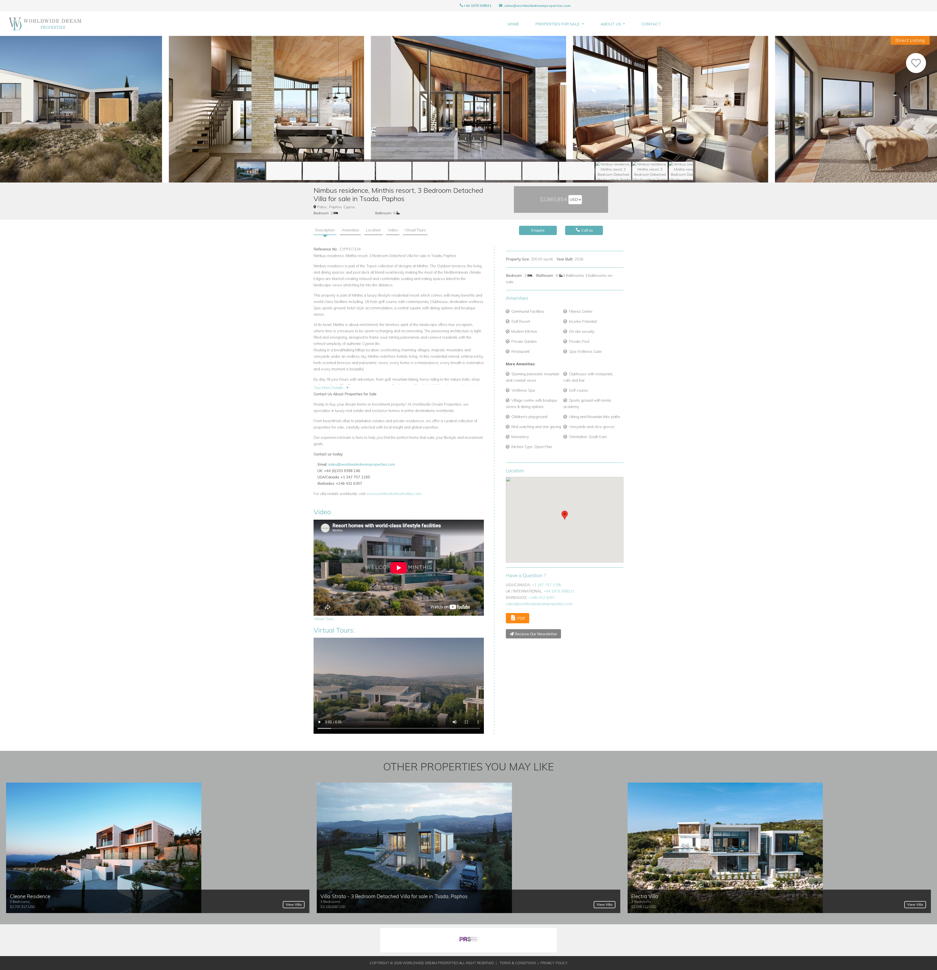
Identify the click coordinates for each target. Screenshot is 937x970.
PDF (520, 618)
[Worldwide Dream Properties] (45, 24)
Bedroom (321, 213)
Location (373, 229)
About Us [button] (611, 24)
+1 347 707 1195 (546, 584)
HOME (513, 24)
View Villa (294, 904)
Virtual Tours (415, 229)
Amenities (350, 229)
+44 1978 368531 (477, 5)
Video (393, 229)
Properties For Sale (558, 24)
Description (325, 229)
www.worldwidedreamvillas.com (393, 493)
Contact (651, 24)
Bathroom (383, 213)
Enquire (538, 230)
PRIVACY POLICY (554, 963)
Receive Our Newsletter (535, 633)
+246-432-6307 (541, 597)
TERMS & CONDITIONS (517, 963)
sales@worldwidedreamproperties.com (537, 5)
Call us (586, 230)
